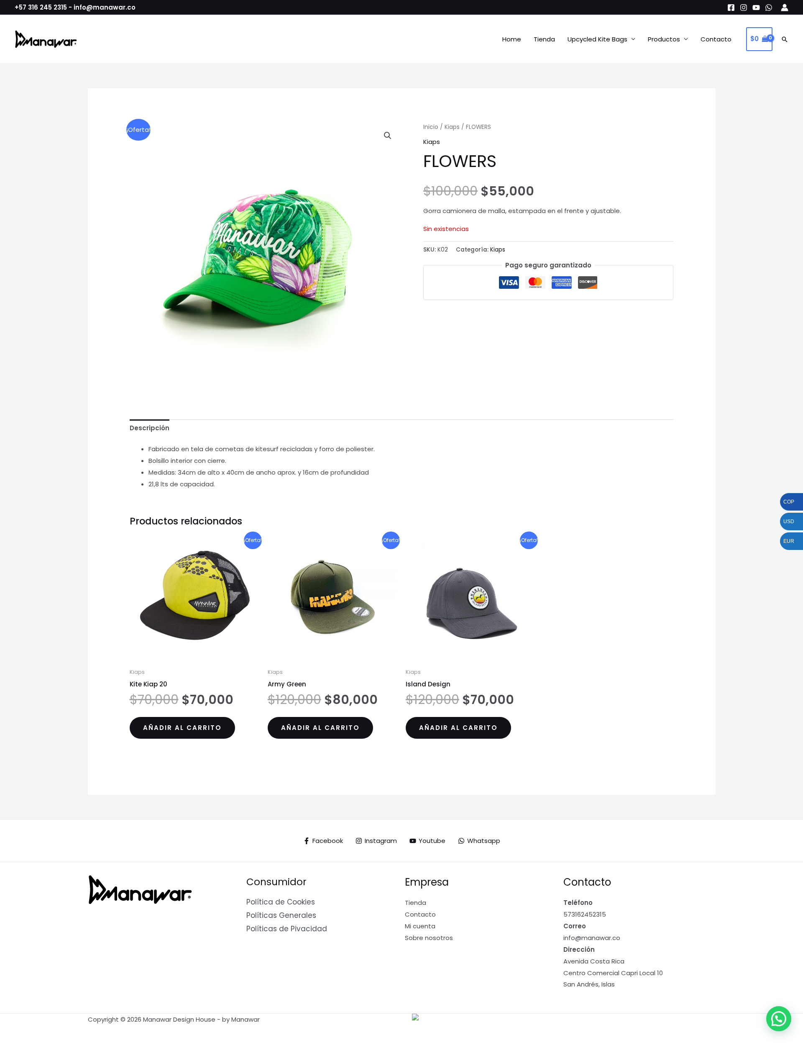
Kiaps (452, 127)
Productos (664, 39)
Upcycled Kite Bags (597, 39)
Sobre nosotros (429, 937)
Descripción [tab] (149, 428)
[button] (784, 39)
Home (511, 39)
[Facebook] (731, 7)
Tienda (544, 39)
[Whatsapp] (768, 7)
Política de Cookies (280, 902)
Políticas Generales (281, 915)
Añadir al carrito (182, 727)
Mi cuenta (420, 926)
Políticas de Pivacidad (286, 929)
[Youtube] (756, 7)
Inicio (430, 127)
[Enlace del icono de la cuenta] (784, 7)
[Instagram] (743, 7)
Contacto (716, 39)
